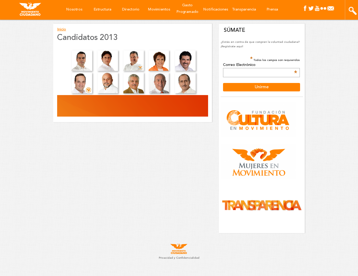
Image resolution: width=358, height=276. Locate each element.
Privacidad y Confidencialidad (179, 258)
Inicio (61, 30)
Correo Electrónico (260, 65)
